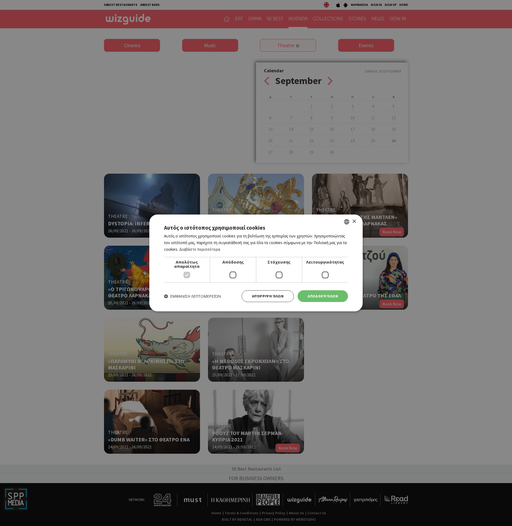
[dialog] (256, 262)
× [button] (354, 222)
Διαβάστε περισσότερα (199, 249)
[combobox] (346, 221)
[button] (192, 296)
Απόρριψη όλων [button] (267, 296)
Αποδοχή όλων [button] (323, 296)
